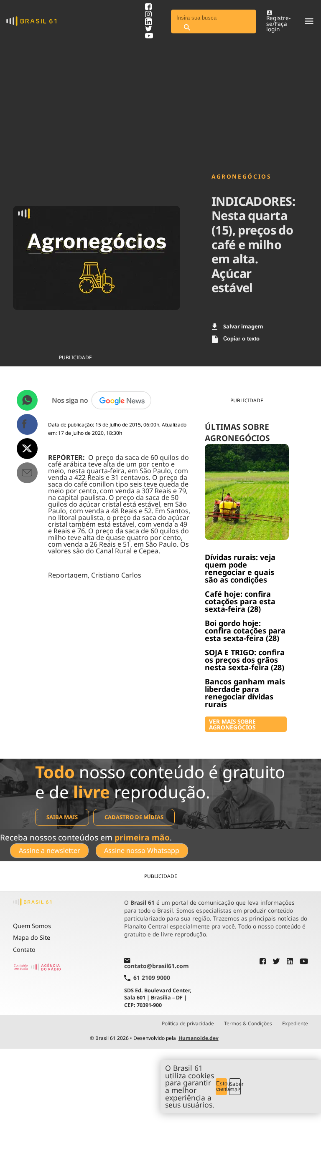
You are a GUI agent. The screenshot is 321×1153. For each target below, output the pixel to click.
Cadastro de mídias (133, 817)
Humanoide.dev (198, 1038)
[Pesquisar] (186, 27)
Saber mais (235, 1086)
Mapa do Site (31, 937)
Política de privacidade (188, 1023)
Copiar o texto (241, 339)
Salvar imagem (243, 326)
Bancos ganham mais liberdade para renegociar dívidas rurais (245, 693)
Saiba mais (62, 817)
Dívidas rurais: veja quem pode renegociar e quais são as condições (240, 568)
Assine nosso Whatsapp (141, 850)
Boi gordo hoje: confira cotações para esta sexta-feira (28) (245, 630)
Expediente (295, 1023)
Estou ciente (221, 1086)
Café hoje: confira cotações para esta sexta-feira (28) (240, 601)
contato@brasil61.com (156, 966)
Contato (24, 950)
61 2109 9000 (151, 978)
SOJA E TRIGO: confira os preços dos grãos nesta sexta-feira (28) (245, 659)
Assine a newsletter (49, 850)
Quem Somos (32, 926)
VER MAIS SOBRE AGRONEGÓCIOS (232, 724)
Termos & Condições (248, 1023)
